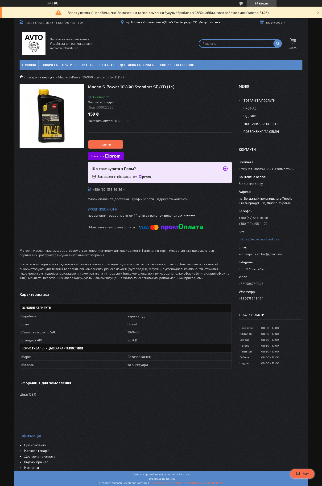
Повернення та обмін (176, 65)
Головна (29, 65)
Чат (306, 474)
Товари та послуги (56, 65)
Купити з (97, 156)
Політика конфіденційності (205, 482)
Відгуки (250, 116)
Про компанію (35, 445)
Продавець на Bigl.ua (161, 478)
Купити (106, 144)
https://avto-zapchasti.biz (259, 239)
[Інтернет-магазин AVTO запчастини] (33, 43)
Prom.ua (183, 474)
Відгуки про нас (36, 462)
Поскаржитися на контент (167, 482)
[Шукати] (277, 43)
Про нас (87, 65)
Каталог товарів (37, 451)
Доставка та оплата (137, 65)
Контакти (107, 65)
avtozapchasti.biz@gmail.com (261, 254)
